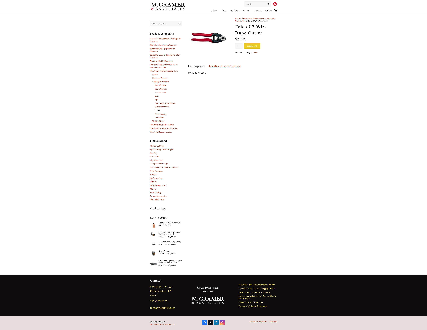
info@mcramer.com (162, 307)
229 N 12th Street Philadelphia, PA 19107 (161, 291)
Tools (245, 21)
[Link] (275, 10)
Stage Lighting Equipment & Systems (254, 292)
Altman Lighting (157, 146)
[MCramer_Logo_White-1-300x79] (208, 300)
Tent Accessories (162, 106)
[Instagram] (222, 322)
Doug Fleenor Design (159, 163)
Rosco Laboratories (158, 196)
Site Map (273, 321)
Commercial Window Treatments (252, 306)
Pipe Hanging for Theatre (165, 103)
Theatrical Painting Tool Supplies (164, 128)
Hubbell (153, 174)
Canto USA (154, 156)
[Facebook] (204, 322)
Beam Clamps (161, 89)
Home (237, 18)
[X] (210, 322)
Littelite (153, 181)
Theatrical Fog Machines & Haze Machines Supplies (163, 66)
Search (179, 23)
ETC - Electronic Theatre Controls (164, 167)
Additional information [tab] (224, 66)
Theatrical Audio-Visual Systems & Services (256, 284)
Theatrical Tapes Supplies (161, 132)
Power (155, 74)
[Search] (268, 4)
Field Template (156, 171)
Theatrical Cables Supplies (161, 61)
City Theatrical (156, 160)
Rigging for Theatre (160, 81)
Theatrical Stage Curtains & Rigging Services (257, 288)
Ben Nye (154, 153)
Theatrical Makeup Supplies (162, 124)
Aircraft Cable (160, 85)
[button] (251, 10)
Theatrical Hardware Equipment (253, 18)
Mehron (153, 189)
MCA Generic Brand (158, 185)
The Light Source (157, 199)
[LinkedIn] (216, 322)
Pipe (156, 99)
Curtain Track (160, 92)
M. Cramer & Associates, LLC (162, 324)
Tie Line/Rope (158, 121)
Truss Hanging (161, 114)
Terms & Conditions (258, 321)
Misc (157, 96)
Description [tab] (196, 66)
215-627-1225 (159, 301)
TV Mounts (159, 117)
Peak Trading (155, 192)
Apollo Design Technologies (162, 149)
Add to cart (252, 46)
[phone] (275, 4)
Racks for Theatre (160, 78)
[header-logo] (168, 7)
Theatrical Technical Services (250, 302)
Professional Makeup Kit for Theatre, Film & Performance (257, 297)
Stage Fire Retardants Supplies (163, 45)
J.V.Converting (156, 178)
